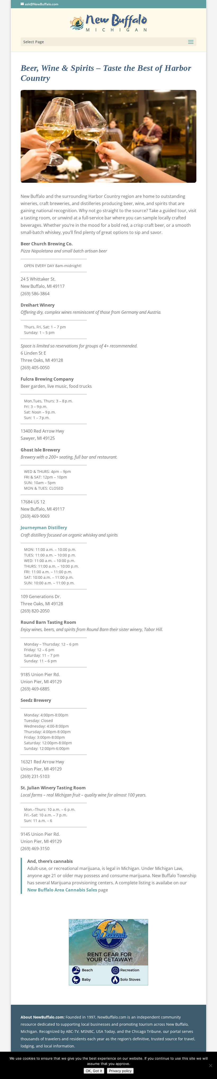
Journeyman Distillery (44, 527)
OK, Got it (94, 1071)
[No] (210, 1065)
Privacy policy (120, 1071)
